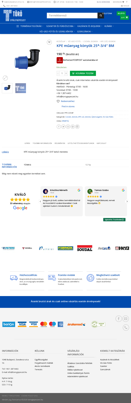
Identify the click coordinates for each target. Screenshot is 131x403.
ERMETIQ (65, 121)
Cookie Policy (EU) (29, 396)
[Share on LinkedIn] (77, 127)
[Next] (48, 60)
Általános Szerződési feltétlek (79, 363)
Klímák (108, 26)
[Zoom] (5, 78)
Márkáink (106, 2)
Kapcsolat (101, 143)
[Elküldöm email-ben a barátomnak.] (68, 127)
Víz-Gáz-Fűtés (74, 41)
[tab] (27, 143)
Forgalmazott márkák (44, 363)
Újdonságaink (96, 117)
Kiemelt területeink (11, 396)
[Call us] (126, 327)
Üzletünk (107, 13)
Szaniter (103, 366)
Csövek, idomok (90, 41)
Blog (99, 2)
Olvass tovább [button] (122, 212)
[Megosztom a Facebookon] (59, 127)
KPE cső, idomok (108, 41)
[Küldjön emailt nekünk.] (125, 319)
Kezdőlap (61, 41)
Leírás (27, 143)
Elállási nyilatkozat (75, 370)
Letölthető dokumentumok (81, 143)
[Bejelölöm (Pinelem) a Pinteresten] (73, 127)
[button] (40, 201)
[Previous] (6, 60)
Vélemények (59, 143)
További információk (42, 143)
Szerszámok (105, 369)
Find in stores (68, 106)
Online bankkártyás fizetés (78, 373)
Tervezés (38, 369)
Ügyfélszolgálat (41, 359)
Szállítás (70, 366)
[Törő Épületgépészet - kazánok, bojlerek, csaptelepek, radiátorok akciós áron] (22, 15)
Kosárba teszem (85, 73)
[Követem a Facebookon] (127, 2)
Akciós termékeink (42, 366)
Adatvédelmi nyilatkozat (77, 376)
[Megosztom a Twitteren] (63, 127)
